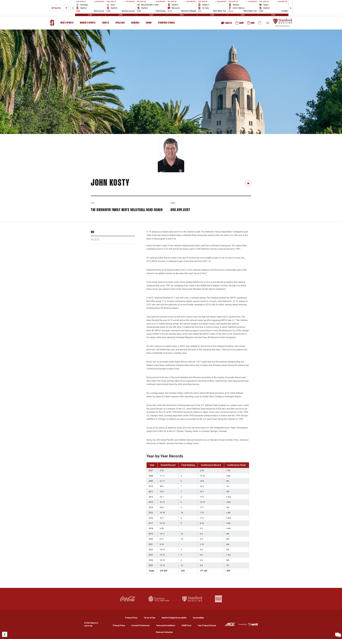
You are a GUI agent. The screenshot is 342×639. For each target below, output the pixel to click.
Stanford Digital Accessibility (176, 618)
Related (95, 239)
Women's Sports (88, 23)
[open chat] (338, 635)
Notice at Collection (164, 632)
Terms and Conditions (165, 625)
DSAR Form (186, 625)
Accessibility (198, 618)
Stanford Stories (166, 23)
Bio (92, 232)
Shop (239, 24)
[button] (73, 8)
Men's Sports (67, 23)
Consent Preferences (140, 625)
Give (251, 24)
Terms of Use (149, 618)
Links (90, 15)
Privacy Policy (133, 618)
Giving (149, 23)
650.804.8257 (180, 210)
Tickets (105, 23)
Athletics (120, 23)
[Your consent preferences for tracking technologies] (4, 634)
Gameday (135, 23)
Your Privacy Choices (207, 625)
